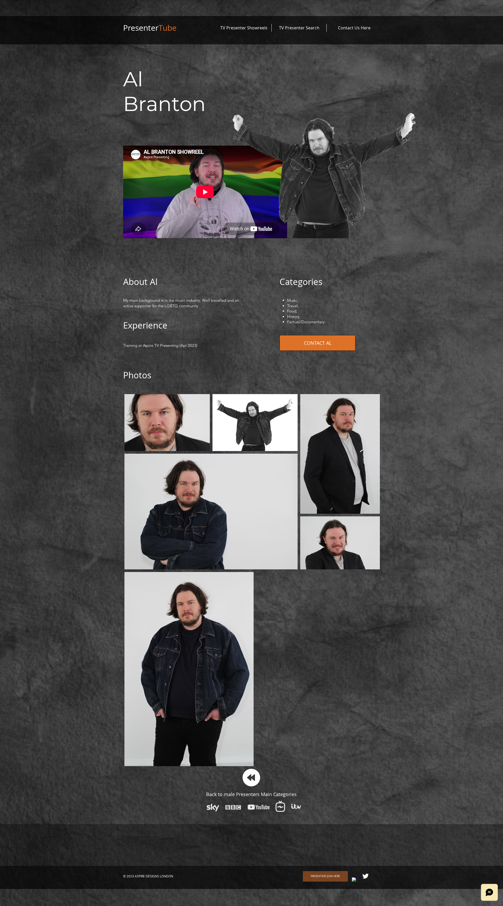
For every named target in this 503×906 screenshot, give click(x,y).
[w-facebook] (355, 881)
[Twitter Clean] (365, 876)
